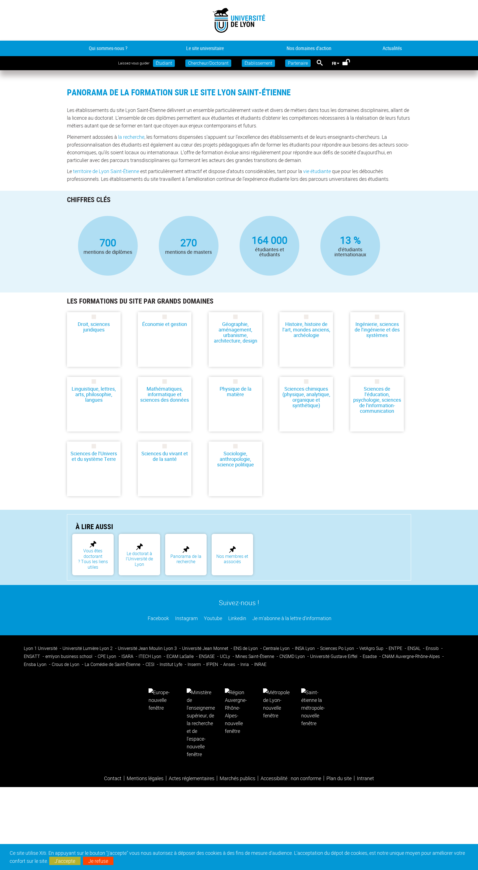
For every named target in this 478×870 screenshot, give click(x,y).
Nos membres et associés (232, 559)
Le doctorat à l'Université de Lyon (139, 558)
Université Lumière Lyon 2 (88, 648)
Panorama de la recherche (185, 559)
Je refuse (98, 861)
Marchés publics (237, 778)
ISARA (127, 656)
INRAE (260, 664)
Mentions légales (145, 778)
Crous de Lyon (66, 664)
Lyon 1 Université (41, 648)
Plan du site (339, 778)
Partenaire (298, 63)
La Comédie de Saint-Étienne (113, 664)
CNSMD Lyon (292, 656)
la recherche (131, 137)
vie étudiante (317, 171)
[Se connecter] (350, 63)
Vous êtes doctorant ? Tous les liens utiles (93, 559)
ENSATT (32, 656)
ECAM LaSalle (181, 656)
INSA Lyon (305, 648)
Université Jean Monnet (205, 648)
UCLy (225, 656)
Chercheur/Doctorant (208, 63)
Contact (112, 778)
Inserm (195, 664)
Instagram (186, 618)
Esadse (370, 656)
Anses (229, 664)
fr (334, 63)
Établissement (258, 63)
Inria (245, 664)
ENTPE (396, 648)
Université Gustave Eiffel (334, 656)
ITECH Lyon (150, 656)
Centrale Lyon (277, 648)
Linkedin (236, 618)
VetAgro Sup (372, 648)
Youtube (212, 618)
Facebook (158, 618)
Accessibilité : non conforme (291, 778)
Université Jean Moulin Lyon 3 (148, 648)
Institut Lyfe (171, 664)
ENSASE (207, 656)
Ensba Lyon (36, 664)
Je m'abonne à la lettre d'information (291, 618)
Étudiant (164, 63)
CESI (150, 664)
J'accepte (64, 861)
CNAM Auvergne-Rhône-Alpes (411, 656)
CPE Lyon (107, 656)
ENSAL (414, 648)
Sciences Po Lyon (337, 648)
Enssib (433, 648)
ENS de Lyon (246, 648)
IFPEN (212, 664)
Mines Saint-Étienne (255, 656)
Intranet (365, 778)
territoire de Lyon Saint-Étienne (106, 171)
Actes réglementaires (191, 778)
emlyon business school (69, 656)
